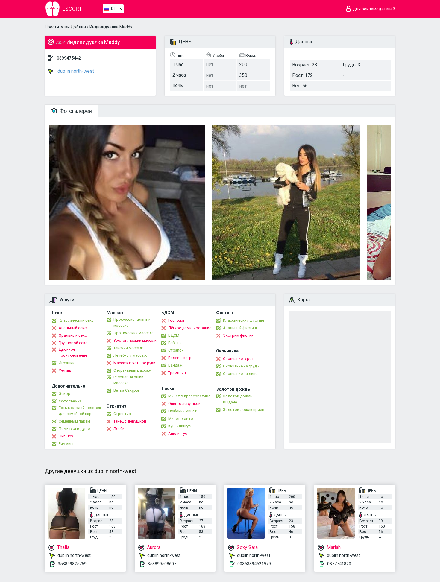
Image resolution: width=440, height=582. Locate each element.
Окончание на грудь (241, 366)
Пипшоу (66, 436)
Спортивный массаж (132, 370)
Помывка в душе (74, 428)
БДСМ (173, 335)
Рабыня (175, 343)
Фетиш (65, 370)
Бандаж (175, 365)
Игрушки (67, 363)
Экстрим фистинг (239, 335)
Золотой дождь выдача (237, 399)
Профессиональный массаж (132, 322)
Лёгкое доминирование (189, 328)
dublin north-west (75, 71)
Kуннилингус (179, 426)
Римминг (66, 443)
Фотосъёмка (70, 401)
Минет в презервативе (189, 396)
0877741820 (339, 563)
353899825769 (72, 563)
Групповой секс (73, 343)
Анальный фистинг (240, 328)
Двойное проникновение (73, 352)
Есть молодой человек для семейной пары (80, 410)
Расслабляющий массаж (128, 380)
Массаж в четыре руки (134, 363)
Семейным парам (74, 421)
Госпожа (176, 320)
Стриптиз (122, 413)
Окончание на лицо (240, 373)
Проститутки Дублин (65, 27)
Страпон (176, 350)
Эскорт (65, 393)
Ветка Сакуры (126, 390)
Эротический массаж (133, 333)
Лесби (119, 428)
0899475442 (69, 58)
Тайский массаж (128, 348)
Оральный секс (73, 335)
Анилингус (177, 433)
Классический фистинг (244, 320)
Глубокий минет (182, 411)
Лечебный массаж (130, 355)
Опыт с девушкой (184, 403)
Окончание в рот (238, 358)
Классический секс (76, 320)
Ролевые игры (181, 357)
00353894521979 (254, 563)
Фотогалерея (75, 111)
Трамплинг (177, 372)
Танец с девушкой (129, 421)
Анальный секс (73, 328)
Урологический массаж (134, 340)
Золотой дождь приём (244, 409)
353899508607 (162, 563)
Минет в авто (180, 418)
